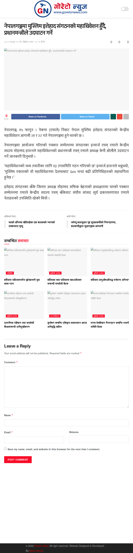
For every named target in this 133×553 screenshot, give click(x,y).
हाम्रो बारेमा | (96, 529)
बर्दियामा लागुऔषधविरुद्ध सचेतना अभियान (110, 279)
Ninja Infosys (36, 550)
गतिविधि (10, 273)
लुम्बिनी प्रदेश (55, 273)
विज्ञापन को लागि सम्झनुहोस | (102, 534)
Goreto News (42, 545)
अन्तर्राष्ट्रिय (54, 316)
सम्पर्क (107, 529)
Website (74, 432)
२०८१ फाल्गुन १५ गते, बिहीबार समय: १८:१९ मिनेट (24, 41)
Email (8, 432)
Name (8, 415)
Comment (11, 362)
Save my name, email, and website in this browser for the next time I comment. (54, 449)
